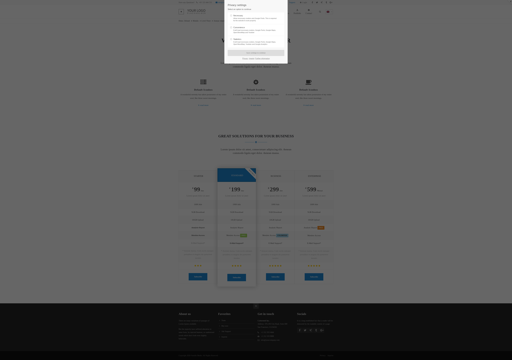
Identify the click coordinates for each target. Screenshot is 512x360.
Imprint (251, 58)
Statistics (254, 41)
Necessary (255, 18)
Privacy (245, 58)
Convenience (254, 29)
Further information (262, 58)
